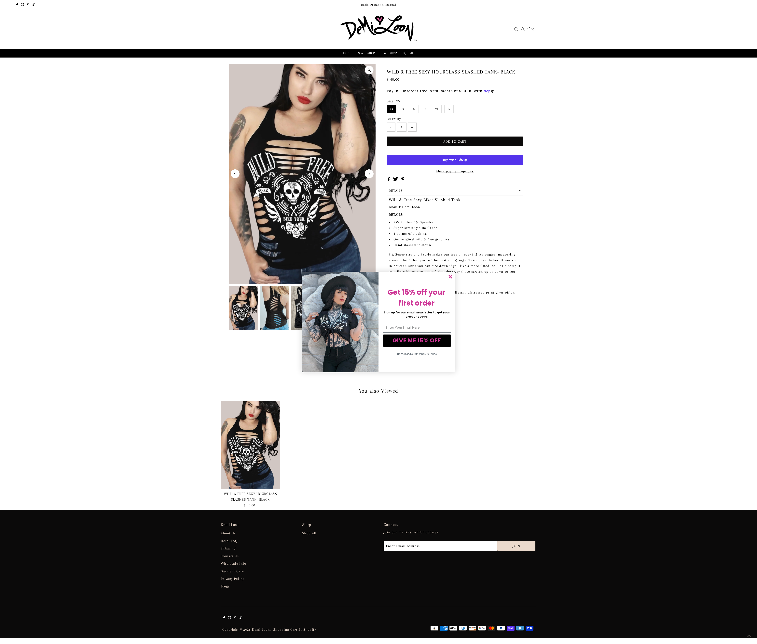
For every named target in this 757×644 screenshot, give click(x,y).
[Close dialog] (450, 276)
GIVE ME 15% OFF (417, 340)
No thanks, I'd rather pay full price (417, 354)
